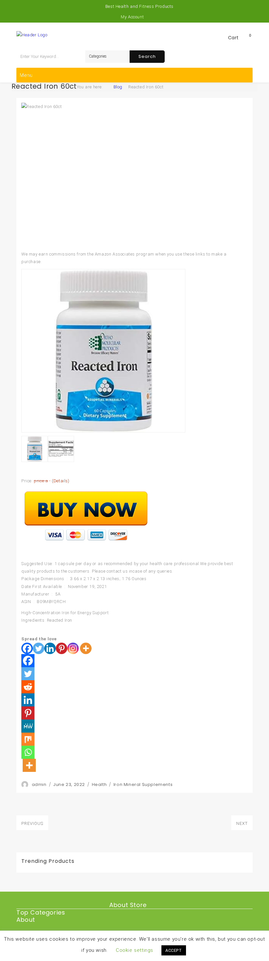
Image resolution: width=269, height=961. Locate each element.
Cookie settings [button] (134, 950)
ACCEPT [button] (173, 950)
